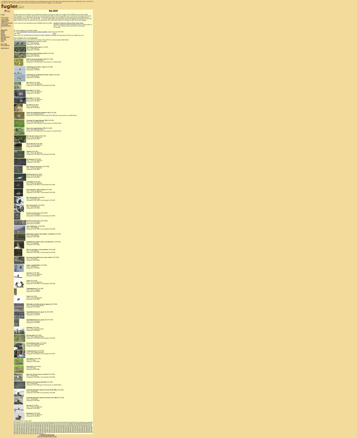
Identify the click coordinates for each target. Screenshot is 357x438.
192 (82, 428)
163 (15, 428)
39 (81, 422)
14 (40, 422)
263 (89, 430)
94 (16, 425)
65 (46, 423)
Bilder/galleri (4, 30)
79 (69, 423)
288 (68, 432)
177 (47, 428)
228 (87, 429)
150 (64, 426)
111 (52, 425)
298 (91, 432)
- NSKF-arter (4, 21)
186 (68, 428)
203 (29, 429)
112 (54, 425)
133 (24, 426)
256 (73, 430)
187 (70, 428)
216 (59, 429)
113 (56, 425)
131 (19, 426)
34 (73, 422)
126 (86, 425)
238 (31, 430)
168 (26, 428)
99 (24, 425)
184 (64, 428)
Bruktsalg (3, 38)
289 (70, 432)
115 (61, 425)
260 (82, 430)
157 (80, 426)
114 (58, 425)
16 (43, 422)
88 (84, 423)
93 (14, 425)
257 (75, 430)
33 (71, 422)
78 (68, 423)
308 (36, 433)
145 (52, 426)
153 (70, 426)
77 (66, 423)
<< (22, 422)
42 (86, 422)
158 (82, 426)
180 (54, 428)
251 (61, 430)
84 (78, 423)
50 (21, 423)
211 (47, 429)
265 (15, 432)
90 (88, 423)
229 (89, 429)
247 (52, 430)
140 (40, 426)
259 (80, 430)
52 (24, 423)
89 (86, 423)
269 (24, 432)
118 (67, 425)
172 (36, 428)
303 (24, 433)
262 (87, 430)
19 (48, 422)
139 (38, 426)
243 (43, 430)
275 (38, 432)
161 (89, 426)
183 (61, 428)
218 (63, 429)
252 (64, 430)
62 (41, 423)
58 (34, 423)
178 (50, 428)
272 (31, 432)
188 (73, 428)
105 (38, 425)
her (59, 27)
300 (17, 433)
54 (27, 423)
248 (54, 430)
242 (40, 430)
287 (66, 432)
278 (45, 432)
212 (49, 429)
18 (46, 422)
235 (24, 430)
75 (63, 423)
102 (31, 425)
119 (70, 425)
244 (45, 430)
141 (43, 426)
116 (63, 425)
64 (44, 423)
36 (76, 422)
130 (17, 426)
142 (45, 426)
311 (43, 433)
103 (33, 425)
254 (68, 430)
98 (22, 425)
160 (87, 426)
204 (31, 429)
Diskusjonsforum (5, 37)
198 (17, 429)
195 (89, 428)
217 (61, 429)
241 (38, 430)
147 (57, 426)
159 (84, 426)
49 (19, 423)
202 (26, 429)
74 (61, 423)
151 (66, 426)
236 (26, 430)
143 (47, 426)
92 (91, 423)
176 (45, 428)
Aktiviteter (3, 39)
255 (70, 430)
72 (58, 423)
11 (35, 422)
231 (15, 430)
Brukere (3, 34)
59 (36, 423)
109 (47, 425)
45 (91, 422)
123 (79, 425)
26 (60, 422)
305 (29, 433)
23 (55, 422)
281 (52, 432)
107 (43, 425)
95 (17, 425)
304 (26, 433)
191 (80, 428)
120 (72, 425)
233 (19, 430)
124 (81, 425)
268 (22, 432)
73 (59, 423)
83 (76, 423)
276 (40, 432)
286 (64, 432)
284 (59, 432)
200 (22, 429)
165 (19, 428)
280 (50, 432)
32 (70, 422)
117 (65, 425)
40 (83, 422)
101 (29, 425)
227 (84, 429)
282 (54, 432)
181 (57, 428)
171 (33, 428)
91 (89, 423)
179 (52, 428)
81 (73, 423)
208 (40, 429)
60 (37, 423)
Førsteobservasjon (6, 25)
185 (66, 428)
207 (38, 429)
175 (43, 428)
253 (66, 430)
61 (39, 423)
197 (15, 429)
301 (19, 433)
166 (22, 428)
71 (56, 423)
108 (45, 425)
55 (29, 423)
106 (40, 425)
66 (48, 423)
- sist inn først (4, 24)
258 (77, 430)
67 (49, 423)
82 (74, 423)
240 (36, 430)
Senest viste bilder (42, 31)
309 (38, 433)
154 (73, 426)
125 (84, 425)
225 (80, 429)
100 (26, 425)
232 (17, 430)
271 (29, 432)
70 (54, 423)
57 (32, 423)
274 (36, 432)
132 (22, 426)
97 (21, 425)
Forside (3, 14)
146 (54, 426)
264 (91, 430)
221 (70, 429)
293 (80, 432)
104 (36, 425)
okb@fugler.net (5, 48)
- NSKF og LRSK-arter (7, 23)
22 (53, 422)
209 (43, 429)
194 (87, 428)
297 (89, 432)
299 (15, 433)
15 (41, 422)
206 (36, 429)
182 (59, 428)
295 (84, 432)
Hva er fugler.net (5, 45)
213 (52, 429)
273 (33, 432)
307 (33, 433)
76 (64, 423)
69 (53, 423)
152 (68, 426)
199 (19, 429)
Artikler (3, 32)
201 (24, 429)
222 (73, 429)
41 (85, 422)
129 (15, 426)
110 (50, 425)
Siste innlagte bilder (21, 31)
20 (50, 422)
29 (65, 422)
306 (31, 433)
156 (77, 426)
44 (90, 422)
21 (51, 422)
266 (17, 432)
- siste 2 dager (4, 18)
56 (31, 423)
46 (14, 423)
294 (82, 432)
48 (17, 423)
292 (77, 432)
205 (33, 429)
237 (29, 430)
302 (22, 433)
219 (66, 429)
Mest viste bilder (32, 31)
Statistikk (3, 35)
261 (84, 430)
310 (40, 433)
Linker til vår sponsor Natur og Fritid (47, 436)
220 (68, 429)
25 (58, 422)
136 (31, 426)
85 (79, 423)
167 (24, 428)
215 (56, 429)
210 (45, 429)
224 (77, 429)
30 (66, 422)
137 (33, 426)
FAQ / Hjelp (4, 44)
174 (40, 428)
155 (75, 426)
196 (91, 428)
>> (45, 433)
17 (45, 422)
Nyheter (3, 31)
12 (36, 422)
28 (63, 422)
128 (90, 425)
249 (57, 430)
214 (54, 429)
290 (73, 432)
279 (47, 432)
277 (43, 432)
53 (26, 423)
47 (16, 423)
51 (22, 423)
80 (71, 423)
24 (56, 422)
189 (75, 428)
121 (74, 425)
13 (38, 422)
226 (82, 429)
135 (29, 426)
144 (50, 426)
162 (91, 426)
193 (84, 428)
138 (36, 426)
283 (57, 432)
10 (33, 422)
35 (75, 422)
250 (59, 430)
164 (17, 428)
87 (83, 423)
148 (59, 426)
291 (75, 432)
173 (38, 428)
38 (80, 422)
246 (50, 430)
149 (61, 426)
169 (29, 428)
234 (22, 430)
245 (47, 430)
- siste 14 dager (5, 20)
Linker (2, 41)
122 (77, 425)
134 (26, 426)
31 (68, 422)
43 (88, 422)
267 (19, 432)
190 (77, 428)
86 (81, 423)
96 (19, 425)
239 (33, 430)
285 (61, 432)
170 (31, 428)
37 (78, 422)
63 (43, 423)
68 (51, 423)
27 (61, 422)
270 (26, 432)
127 (88, 425)
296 (87, 432)
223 (75, 429)
